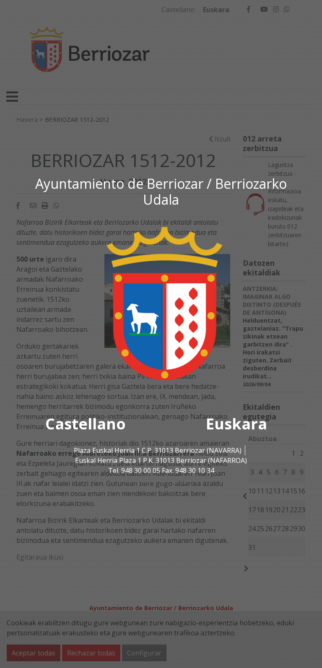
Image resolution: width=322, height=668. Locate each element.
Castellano (85, 424)
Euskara (236, 424)
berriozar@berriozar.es (161, 480)
